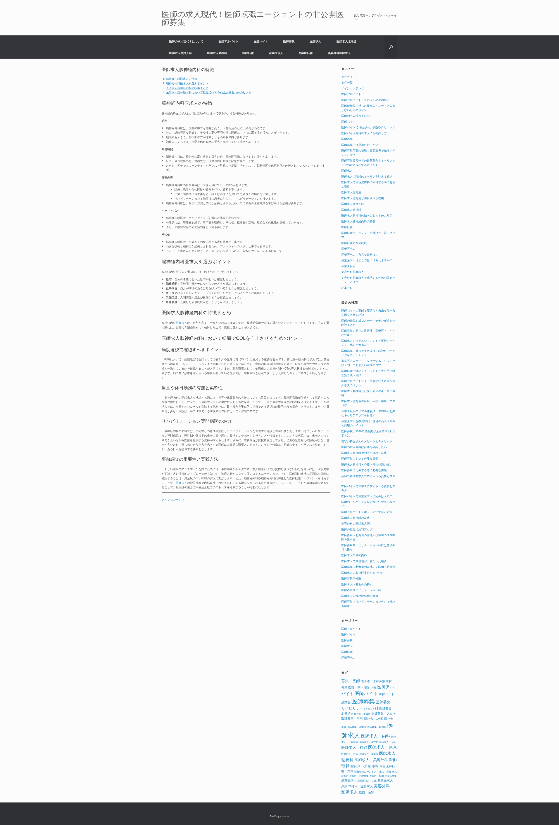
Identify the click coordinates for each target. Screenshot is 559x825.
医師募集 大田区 (383, 713)
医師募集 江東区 (373, 718)
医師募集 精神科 (376, 727)
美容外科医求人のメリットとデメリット (366, 441)
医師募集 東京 (352, 718)
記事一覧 (347, 288)
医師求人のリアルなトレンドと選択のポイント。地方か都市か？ (368, 342)
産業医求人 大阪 (367, 780)
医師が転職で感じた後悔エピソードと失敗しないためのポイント (368, 107)
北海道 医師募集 (373, 680)
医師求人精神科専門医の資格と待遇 (364, 453)
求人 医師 (385, 771)
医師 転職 (370, 687)
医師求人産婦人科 (180, 53)
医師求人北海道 (346, 41)
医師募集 (289, 41)
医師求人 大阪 (387, 742)
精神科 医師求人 (360, 786)
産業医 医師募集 (359, 775)
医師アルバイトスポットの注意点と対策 (366, 512)
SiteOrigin (275, 816)
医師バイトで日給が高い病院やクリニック (368, 127)
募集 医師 (350, 680)
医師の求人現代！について (186, 41)
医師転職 (248, 53)
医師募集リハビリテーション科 (361, 590)
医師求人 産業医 (368, 753)
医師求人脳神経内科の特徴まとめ (187, 88)
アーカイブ (348, 77)
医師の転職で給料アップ (357, 529)
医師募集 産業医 (356, 727)
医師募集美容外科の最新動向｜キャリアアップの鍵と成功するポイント (368, 162)
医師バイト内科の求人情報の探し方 (364, 133)
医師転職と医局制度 (354, 243)
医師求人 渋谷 (349, 753)
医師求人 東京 (382, 747)
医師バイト (261, 41)
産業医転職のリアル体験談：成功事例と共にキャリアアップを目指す (368, 413)
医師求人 (315, 41)
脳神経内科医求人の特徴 (181, 79)
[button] (391, 47)
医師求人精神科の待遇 (355, 518)
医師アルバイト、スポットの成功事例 (365, 100)
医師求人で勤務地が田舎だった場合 (364, 561)
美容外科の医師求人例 (355, 523)
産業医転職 (305, 53)
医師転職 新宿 (376, 766)
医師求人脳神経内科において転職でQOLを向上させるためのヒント (208, 92)
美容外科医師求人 (339, 53)
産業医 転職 (376, 775)
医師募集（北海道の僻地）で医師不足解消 (368, 567)
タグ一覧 (347, 82)
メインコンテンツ (173, 499)
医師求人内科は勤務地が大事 (359, 596)
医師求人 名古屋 (368, 742)
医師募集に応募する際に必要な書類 (364, 470)
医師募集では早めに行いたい (359, 145)
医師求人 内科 (375, 736)
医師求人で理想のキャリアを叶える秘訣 (366, 176)
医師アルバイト (228, 41)
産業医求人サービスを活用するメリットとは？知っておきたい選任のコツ (368, 363)
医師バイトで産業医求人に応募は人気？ (366, 496)
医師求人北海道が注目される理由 (362, 198)
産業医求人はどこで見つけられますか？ (366, 260)
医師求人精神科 (217, 53)
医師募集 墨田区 (361, 713)
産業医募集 (391, 775)
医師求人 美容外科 (371, 759)
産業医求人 (276, 53)
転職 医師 (366, 792)
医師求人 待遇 (354, 747)
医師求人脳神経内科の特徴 (358, 221)
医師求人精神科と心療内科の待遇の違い (366, 464)
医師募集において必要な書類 (359, 458)
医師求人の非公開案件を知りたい (362, 572)
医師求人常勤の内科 (354, 555)
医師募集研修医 (351, 578)
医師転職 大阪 (358, 766)
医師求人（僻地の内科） (357, 584)
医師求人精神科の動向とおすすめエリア (366, 215)
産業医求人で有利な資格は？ (359, 254)
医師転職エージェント (366, 771)
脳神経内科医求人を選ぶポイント (187, 83)
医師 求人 (356, 687)
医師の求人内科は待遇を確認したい (364, 447)
